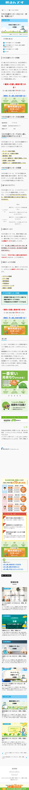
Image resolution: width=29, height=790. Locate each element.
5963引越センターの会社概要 (12, 43)
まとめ (6, 51)
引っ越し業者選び (7, 575)
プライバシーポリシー (14, 771)
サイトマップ (14, 774)
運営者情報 (14, 768)
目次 (6, 39)
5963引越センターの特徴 (11, 49)
